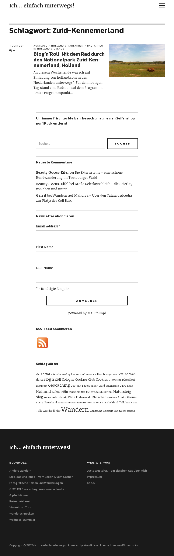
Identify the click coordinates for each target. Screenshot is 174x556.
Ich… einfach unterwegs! (41, 5)
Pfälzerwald (83, 397)
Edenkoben (41, 385)
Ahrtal (45, 374)
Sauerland (50, 402)
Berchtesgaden (107, 374)
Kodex (91, 483)
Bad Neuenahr (88, 374)
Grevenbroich (112, 385)
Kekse (56, 391)
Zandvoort (120, 410)
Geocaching (59, 385)
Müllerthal (105, 392)
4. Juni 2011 (17, 45)
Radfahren (75, 45)
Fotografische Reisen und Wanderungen (36, 483)
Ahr (38, 374)
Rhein (122, 397)
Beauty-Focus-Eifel (52, 172)
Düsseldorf (128, 380)
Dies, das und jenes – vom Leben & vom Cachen (41, 477)
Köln (64, 392)
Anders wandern (20, 470)
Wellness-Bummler (22, 520)
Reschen (112, 397)
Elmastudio (130, 545)
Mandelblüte (77, 392)
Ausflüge (40, 45)
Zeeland (130, 410)
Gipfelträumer (19, 495)
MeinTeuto (92, 391)
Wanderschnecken (21, 513)
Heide (130, 385)
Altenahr (56, 374)
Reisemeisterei (19, 501)
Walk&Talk (102, 402)
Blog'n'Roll (52, 379)
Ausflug (66, 374)
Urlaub (59, 48)
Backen (76, 374)
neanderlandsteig (55, 397)
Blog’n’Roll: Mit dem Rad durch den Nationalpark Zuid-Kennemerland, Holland (69, 59)
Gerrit (41, 195)
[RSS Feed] (42, 342)
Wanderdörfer (51, 411)
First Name (44, 247)
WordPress (91, 545)
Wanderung (96, 410)
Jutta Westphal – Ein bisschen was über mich (117, 470)
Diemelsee (115, 379)
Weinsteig (108, 410)
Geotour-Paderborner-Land (88, 385)
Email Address (48, 226)
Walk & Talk (117, 402)
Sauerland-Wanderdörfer (72, 402)
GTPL (123, 385)
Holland (57, 45)
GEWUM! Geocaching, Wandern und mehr (36, 489)
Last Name (44, 267)
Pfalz (71, 397)
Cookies (102, 379)
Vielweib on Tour (20, 507)
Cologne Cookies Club (78, 379)
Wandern (75, 409)
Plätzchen (99, 397)
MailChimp (96, 313)
